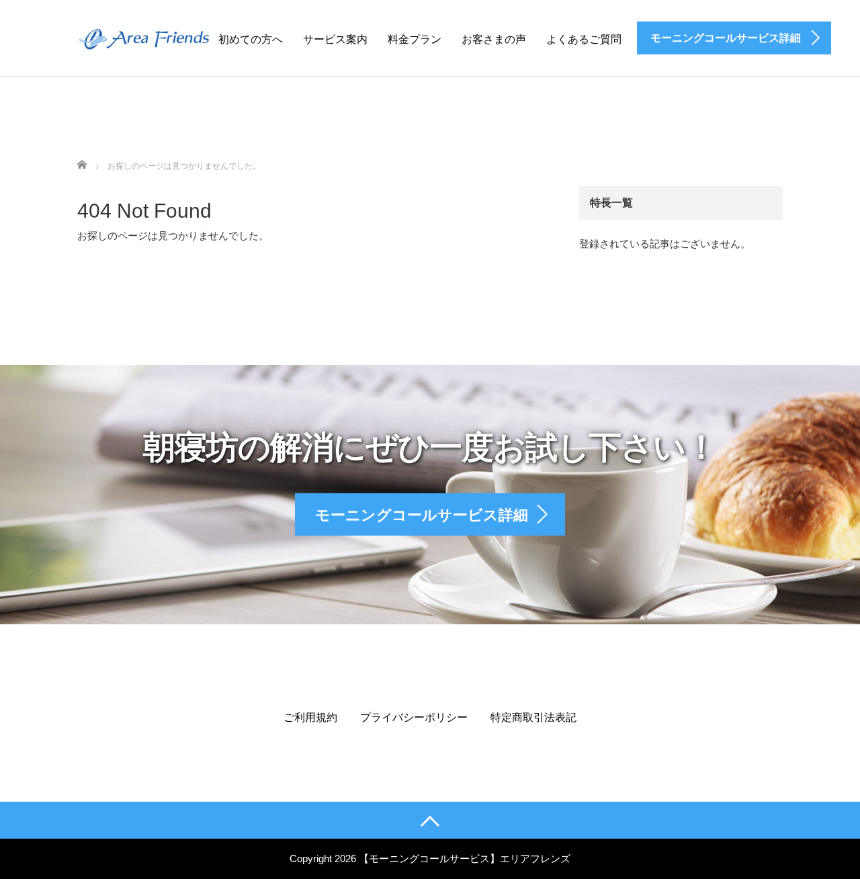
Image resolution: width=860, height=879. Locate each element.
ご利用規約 (310, 717)
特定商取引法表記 (533, 717)
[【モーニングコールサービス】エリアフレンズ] (150, 37)
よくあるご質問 (583, 39)
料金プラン (414, 39)
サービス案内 (335, 39)
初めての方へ (250, 39)
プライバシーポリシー (414, 717)
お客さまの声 (494, 39)
